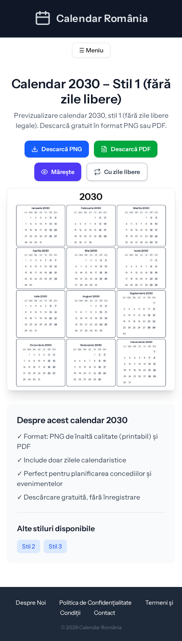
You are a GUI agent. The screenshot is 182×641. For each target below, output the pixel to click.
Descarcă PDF (131, 149)
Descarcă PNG (61, 149)
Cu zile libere (122, 172)
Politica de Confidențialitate (95, 602)
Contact (104, 613)
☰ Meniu (91, 50)
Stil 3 (55, 546)
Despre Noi (31, 602)
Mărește (62, 172)
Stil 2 (28, 546)
